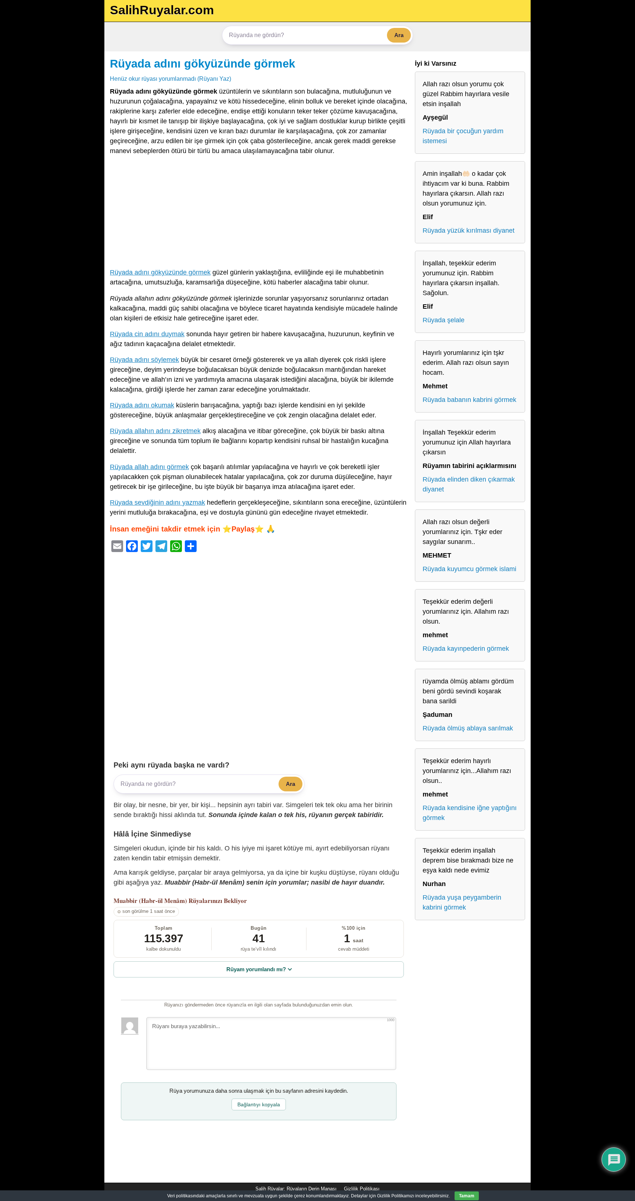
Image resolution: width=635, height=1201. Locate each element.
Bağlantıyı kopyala (258, 1104)
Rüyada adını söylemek (144, 359)
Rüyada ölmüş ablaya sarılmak (468, 728)
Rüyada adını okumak (142, 405)
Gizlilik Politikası (362, 1188)
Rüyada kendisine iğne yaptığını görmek (470, 812)
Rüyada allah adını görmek (149, 467)
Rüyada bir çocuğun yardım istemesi (463, 136)
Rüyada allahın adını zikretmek (155, 431)
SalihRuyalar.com (162, 10)
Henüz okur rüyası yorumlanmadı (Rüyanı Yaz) (170, 78)
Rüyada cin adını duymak (147, 334)
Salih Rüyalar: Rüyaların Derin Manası (296, 1188)
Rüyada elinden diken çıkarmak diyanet (469, 484)
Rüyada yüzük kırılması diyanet (468, 230)
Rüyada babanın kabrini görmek (469, 399)
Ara (398, 35)
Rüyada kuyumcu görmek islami (469, 569)
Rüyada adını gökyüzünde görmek (202, 63)
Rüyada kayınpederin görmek (466, 648)
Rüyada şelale (443, 320)
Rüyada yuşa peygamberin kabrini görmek (462, 902)
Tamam (466, 1195)
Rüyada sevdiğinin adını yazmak (157, 502)
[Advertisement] (259, 213)
